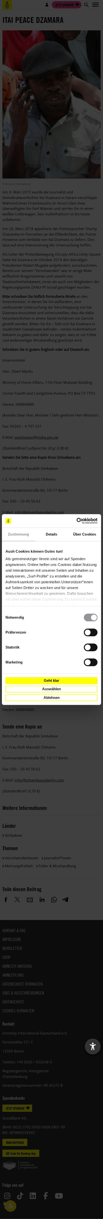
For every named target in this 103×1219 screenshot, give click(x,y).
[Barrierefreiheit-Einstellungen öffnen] (93, 1046)
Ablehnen (52, 698)
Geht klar (51, 680)
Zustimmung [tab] (18, 534)
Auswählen (51, 689)
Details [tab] (51, 534)
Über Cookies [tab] (84, 534)
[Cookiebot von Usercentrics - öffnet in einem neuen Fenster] (76, 521)
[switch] (90, 632)
